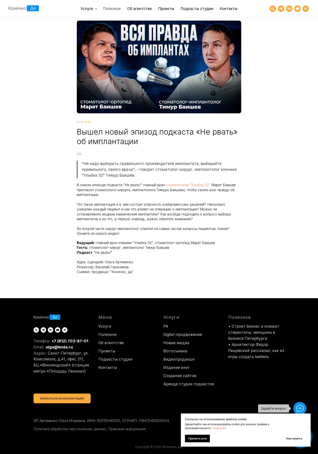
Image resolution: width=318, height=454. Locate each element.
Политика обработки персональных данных (70, 429)
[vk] (289, 8)
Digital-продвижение (182, 334)
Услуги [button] (87, 9)
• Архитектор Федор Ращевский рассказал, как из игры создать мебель (256, 350)
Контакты (228, 9)
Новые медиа (176, 342)
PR (165, 326)
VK (79, 154)
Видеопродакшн (179, 359)
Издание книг (176, 367)
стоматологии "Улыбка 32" (188, 185)
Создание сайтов (179, 375)
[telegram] (281, 8)
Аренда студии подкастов (188, 384)
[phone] (273, 8)
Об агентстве (139, 9)
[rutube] (305, 8)
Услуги (104, 326)
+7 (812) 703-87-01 (69, 341)
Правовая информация (127, 429)
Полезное (112, 9)
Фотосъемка (175, 351)
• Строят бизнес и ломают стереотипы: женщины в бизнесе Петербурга (253, 332)
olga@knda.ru (59, 347)
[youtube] (297, 8)
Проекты (166, 9)
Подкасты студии (197, 9)
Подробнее (219, 428)
